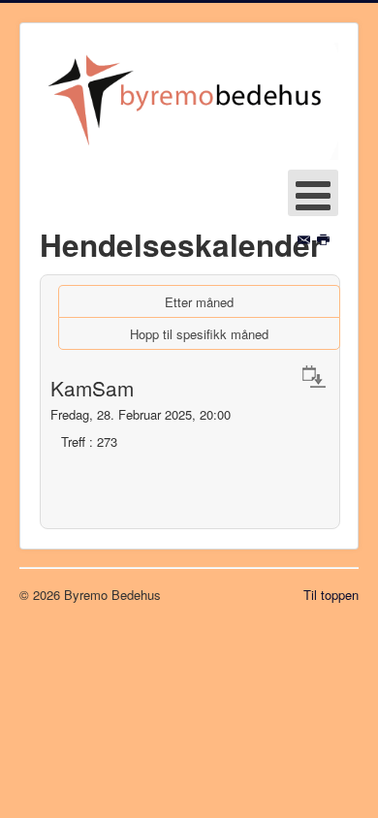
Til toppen (331, 594)
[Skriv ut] (325, 240)
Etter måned (199, 302)
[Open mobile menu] (313, 193)
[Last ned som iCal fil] (314, 376)
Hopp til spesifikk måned (199, 334)
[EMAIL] (306, 240)
